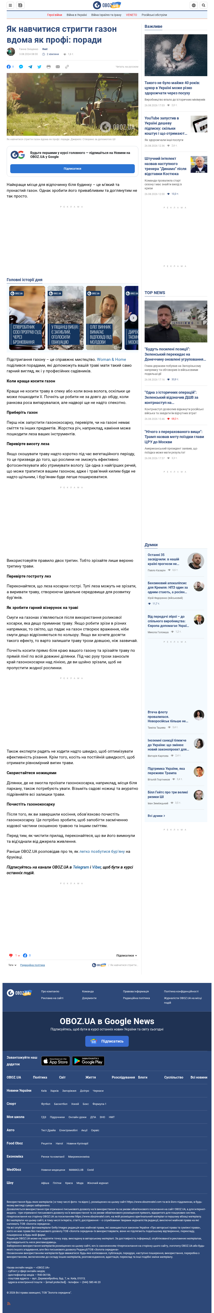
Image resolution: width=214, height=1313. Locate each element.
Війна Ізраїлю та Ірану (106, 15)
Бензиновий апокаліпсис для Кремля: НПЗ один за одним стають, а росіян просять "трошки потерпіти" (168, 587)
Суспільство (173, 1077)
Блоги (142, 1077)
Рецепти (46, 1143)
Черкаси (98, 1090)
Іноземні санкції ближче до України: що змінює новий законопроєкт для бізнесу (167, 745)
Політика (40, 1077)
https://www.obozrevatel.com (144, 1201)
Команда (88, 991)
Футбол (45, 1103)
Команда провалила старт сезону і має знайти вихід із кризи (163, 184)
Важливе (153, 26)
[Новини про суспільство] (99, 966)
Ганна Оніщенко (28, 49)
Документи (89, 998)
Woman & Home (111, 359)
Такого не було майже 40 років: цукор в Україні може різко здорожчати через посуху (172, 88)
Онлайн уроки (78, 1117)
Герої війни (54, 15)
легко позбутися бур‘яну (102, 851)
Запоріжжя (69, 1090)
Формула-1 (99, 1103)
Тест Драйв (48, 1130)
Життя (90, 1077)
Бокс (86, 1103)
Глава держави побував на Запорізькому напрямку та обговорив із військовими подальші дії (173, 369)
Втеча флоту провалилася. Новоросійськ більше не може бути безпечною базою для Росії (167, 717)
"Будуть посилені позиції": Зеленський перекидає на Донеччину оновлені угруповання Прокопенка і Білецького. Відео (174, 354)
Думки (151, 544)
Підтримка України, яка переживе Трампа (166, 771)
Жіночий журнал (97, 1183)
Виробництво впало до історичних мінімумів (175, 99)
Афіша (45, 1183)
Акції (84, 1130)
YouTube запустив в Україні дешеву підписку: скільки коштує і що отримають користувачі (166, 126)
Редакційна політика (32, 965)
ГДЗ (43, 1117)
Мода (79, 1183)
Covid (90, 1169)
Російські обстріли (154, 15)
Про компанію (50, 991)
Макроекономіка (78, 1156)
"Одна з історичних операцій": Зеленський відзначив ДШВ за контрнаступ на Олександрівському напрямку (171, 397)
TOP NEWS (155, 292)
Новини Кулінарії (77, 1143)
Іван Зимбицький (158, 803)
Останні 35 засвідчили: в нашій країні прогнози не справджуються (163, 559)
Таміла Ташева (157, 727)
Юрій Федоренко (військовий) (165, 598)
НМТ (112, 1117)
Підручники (57, 1117)
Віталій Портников (159, 779)
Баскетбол (61, 1103)
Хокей (75, 1103)
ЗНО (102, 1117)
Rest (44, 49)
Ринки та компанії (52, 1156)
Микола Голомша (158, 632)
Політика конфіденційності (181, 991)
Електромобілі (68, 1130)
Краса (69, 1183)
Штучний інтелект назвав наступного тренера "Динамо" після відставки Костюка (165, 166)
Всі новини (199, 1077)
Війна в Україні (77, 15)
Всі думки (155, 816)
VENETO (131, 15)
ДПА (93, 1117)
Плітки (57, 1183)
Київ (44, 1090)
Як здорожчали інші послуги (164, 140)
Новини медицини (53, 1169)
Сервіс (95, 1130)
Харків (54, 1090)
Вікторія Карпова (158, 755)
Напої (59, 1143)
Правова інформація (136, 991)
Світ (62, 1077)
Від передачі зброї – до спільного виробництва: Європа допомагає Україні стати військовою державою (168, 621)
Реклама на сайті (52, 998)
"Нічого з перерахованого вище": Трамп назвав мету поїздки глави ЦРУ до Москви (174, 436)
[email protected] (55, 1282)
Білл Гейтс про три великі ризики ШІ (168, 794)
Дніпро (84, 1090)
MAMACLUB (76, 1169)
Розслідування (123, 1077)
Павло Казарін (157, 570)
